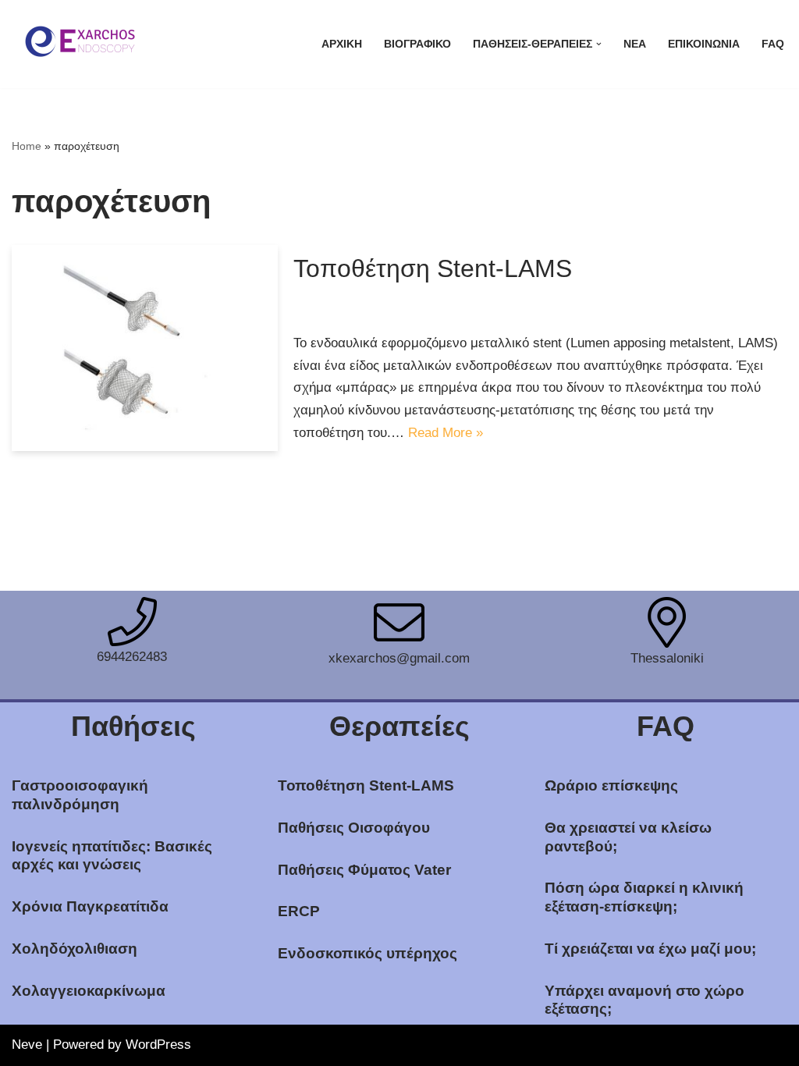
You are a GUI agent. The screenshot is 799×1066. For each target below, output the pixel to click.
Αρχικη (341, 44)
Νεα (634, 44)
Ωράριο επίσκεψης (611, 785)
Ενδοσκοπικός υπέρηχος (367, 953)
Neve (27, 1044)
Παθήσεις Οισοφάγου (354, 827)
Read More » (445, 432)
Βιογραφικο (417, 44)
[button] (599, 44)
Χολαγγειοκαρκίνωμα (88, 990)
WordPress (158, 1044)
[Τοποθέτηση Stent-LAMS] (145, 348)
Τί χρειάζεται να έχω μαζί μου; (650, 948)
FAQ (773, 44)
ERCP (299, 911)
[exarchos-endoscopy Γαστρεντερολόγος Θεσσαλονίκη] (78, 44)
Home (26, 146)
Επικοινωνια (704, 44)
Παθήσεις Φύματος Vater (364, 870)
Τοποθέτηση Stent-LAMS (432, 268)
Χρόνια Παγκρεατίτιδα (90, 906)
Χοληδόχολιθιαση (74, 948)
